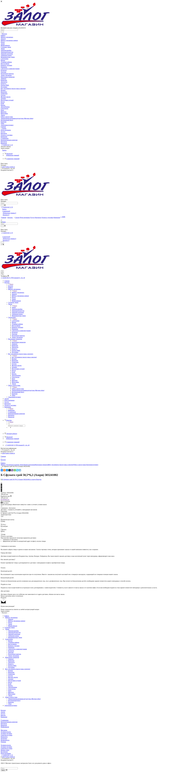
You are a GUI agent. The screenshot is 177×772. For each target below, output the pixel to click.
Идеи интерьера (6, 753)
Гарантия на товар (6, 735)
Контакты (4, 723)
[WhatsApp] (15, 470)
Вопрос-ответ (5, 750)
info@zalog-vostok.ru (8, 167)
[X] (9, 470)
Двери (14, 307)
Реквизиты (4, 737)
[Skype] (17, 470)
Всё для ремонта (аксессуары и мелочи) (24, 357)
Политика (4, 738)
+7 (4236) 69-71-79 (7, 145)
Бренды (3, 715)
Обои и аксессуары (18, 389)
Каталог (10, 286)
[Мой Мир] (7, 470)
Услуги (3, 713)
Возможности (5, 740)
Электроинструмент (92, 464)
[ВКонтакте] (2, 470)
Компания (11, 410)
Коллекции (4, 752)
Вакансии (4, 725)
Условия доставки (6, 733)
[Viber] (12, 470)
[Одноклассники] (4, 470)
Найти (3, 770)
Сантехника (15, 320)
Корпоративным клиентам (9, 722)
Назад (11, 284)
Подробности (5, 499)
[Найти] (2, 32)
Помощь (3, 742)
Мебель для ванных (18, 292)
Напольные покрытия (19, 342)
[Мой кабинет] (1, 235)
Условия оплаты (6, 732)
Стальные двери (18, 464)
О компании (4, 720)
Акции (3, 712)
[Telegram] (20, 470)
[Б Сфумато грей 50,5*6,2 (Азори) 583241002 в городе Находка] (21, 479)
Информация (5, 727)
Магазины (4, 730)
